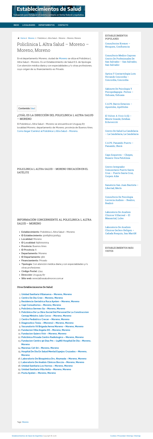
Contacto (63, 25)
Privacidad (121, 436)
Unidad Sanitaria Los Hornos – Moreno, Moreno (47, 365)
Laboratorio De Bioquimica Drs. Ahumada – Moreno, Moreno (53, 358)
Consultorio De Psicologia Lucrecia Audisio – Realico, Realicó (120, 200)
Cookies (113, 436)
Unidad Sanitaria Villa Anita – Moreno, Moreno (46, 369)
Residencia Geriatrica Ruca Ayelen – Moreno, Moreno (50, 301)
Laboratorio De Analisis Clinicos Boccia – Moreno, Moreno (52, 362)
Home (23, 38)
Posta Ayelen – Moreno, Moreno (38, 373)
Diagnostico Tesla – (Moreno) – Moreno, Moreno (47, 323)
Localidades (28, 25)
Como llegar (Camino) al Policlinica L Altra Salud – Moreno (47, 131)
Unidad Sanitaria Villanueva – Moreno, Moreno (46, 294)
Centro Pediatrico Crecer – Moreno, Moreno (45, 319)
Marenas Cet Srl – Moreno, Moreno (40, 348)
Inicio (16, 25)
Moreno (31, 38)
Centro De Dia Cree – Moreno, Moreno (42, 298)
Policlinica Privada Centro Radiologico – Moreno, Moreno (52, 337)
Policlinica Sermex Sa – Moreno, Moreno (43, 308)
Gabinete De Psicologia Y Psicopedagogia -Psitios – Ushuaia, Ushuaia (119, 91)
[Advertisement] (55, 88)
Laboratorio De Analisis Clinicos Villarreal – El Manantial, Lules (118, 215)
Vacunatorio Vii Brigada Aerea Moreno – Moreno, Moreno (52, 326)
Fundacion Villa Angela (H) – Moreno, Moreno (45, 330)
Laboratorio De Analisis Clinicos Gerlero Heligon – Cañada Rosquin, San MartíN (120, 230)
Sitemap (130, 436)
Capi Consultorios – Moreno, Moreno (41, 305)
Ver (32, 108)
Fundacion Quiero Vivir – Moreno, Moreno (43, 333)
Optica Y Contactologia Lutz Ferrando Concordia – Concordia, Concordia (120, 76)
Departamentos (47, 25)
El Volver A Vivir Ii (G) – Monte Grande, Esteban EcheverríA (118, 118)
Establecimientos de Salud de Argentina (27, 436)
